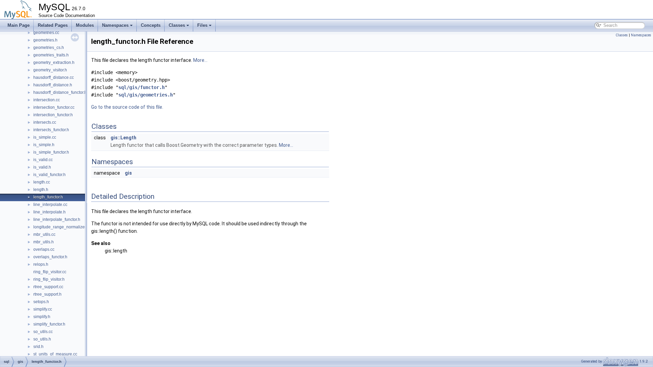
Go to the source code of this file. (127, 107)
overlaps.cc (43, 249)
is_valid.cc (43, 159)
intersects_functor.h (51, 129)
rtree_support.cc (48, 286)
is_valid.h (42, 167)
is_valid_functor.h (49, 174)
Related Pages (53, 25)
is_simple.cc (44, 137)
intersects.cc (44, 122)
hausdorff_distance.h (52, 85)
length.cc (41, 182)
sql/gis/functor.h (141, 87)
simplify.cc (42, 309)
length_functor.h (48, 197)
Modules (85, 25)
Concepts (151, 25)
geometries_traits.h (51, 55)
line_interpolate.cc (50, 204)
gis (128, 173)
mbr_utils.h (43, 242)
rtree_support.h (47, 294)
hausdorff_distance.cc (53, 77)
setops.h (41, 301)
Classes (177, 25)
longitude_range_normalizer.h (61, 227)
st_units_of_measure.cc (55, 354)
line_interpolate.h (49, 212)
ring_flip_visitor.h (49, 279)
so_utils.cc (43, 331)
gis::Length (123, 137)
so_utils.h (42, 339)
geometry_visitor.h (50, 70)
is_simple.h (43, 144)
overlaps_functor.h (50, 257)
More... (200, 60)
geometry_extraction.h (53, 62)
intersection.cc (46, 100)
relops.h (40, 264)
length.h (40, 189)
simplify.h (41, 316)
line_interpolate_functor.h (56, 219)
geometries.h (45, 40)
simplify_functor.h (49, 324)
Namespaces (115, 25)
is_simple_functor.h (51, 152)
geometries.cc (46, 32)
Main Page (18, 25)
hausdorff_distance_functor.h (60, 92)
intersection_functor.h (53, 114)
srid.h (38, 346)
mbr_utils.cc (44, 234)
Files (202, 25)
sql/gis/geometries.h (145, 95)
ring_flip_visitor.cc (49, 271)
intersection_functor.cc (53, 107)
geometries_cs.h (48, 47)
